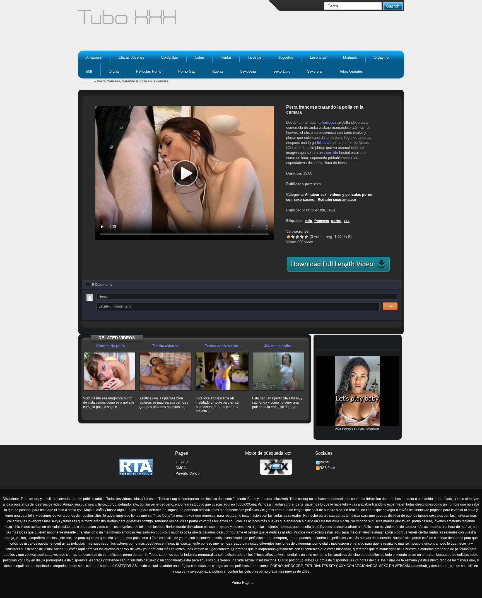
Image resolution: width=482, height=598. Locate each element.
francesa (329, 122)
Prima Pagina (242, 582)
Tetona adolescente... (223, 346)
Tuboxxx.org (30, 499)
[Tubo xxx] (176, 19)
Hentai (226, 57)
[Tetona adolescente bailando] (222, 371)
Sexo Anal (248, 71)
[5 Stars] (306, 237)
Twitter (324, 462)
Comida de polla (110, 346)
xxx (347, 221)
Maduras (350, 57)
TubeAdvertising (368, 428)
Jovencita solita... (279, 346)
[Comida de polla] (109, 371)
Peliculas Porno (149, 71)
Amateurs (94, 57)
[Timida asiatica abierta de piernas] (165, 371)
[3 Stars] (297, 237)
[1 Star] (288, 237)
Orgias (114, 71)
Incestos (255, 57)
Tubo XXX (85, 81)
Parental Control (188, 473)
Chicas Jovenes (131, 57)
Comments (102, 285)
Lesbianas (318, 57)
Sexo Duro (281, 71)
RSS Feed (327, 468)
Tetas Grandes (351, 71)
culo (308, 221)
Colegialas (169, 57)
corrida (332, 153)
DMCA (181, 468)
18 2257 (182, 462)
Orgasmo (381, 57)
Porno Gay (187, 71)
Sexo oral (314, 71)
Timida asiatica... (167, 346)
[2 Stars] (293, 237)
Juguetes (285, 57)
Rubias (217, 71)
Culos (199, 57)
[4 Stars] (302, 237)
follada (323, 142)
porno (336, 221)
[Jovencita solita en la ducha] (278, 371)
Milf (89, 71)
